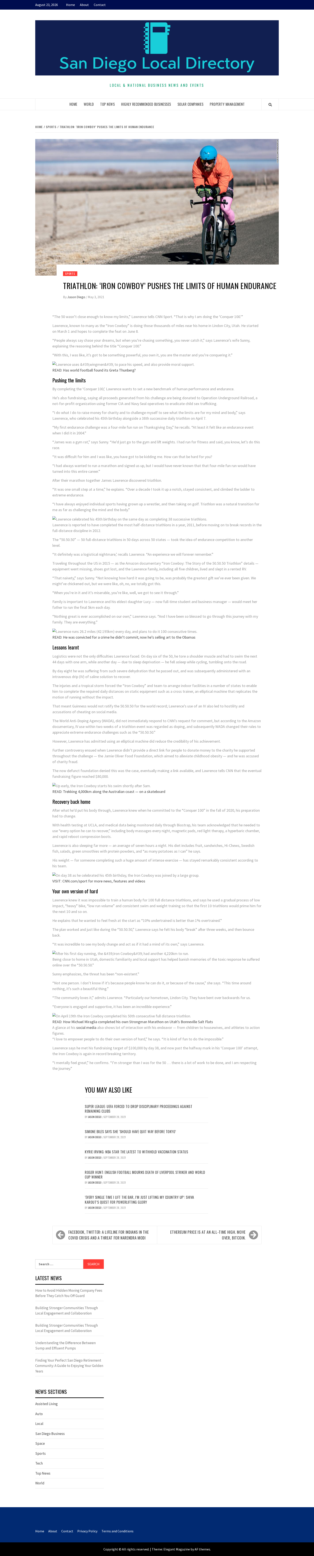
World (89, 104)
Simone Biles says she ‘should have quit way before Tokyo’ (130, 1131)
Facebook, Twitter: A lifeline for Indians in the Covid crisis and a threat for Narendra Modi (108, 1235)
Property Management (227, 104)
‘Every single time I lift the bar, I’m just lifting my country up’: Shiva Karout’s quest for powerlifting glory (139, 1200)
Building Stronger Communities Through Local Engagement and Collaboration (66, 1311)
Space (40, 1443)
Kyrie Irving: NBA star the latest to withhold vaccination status (136, 1151)
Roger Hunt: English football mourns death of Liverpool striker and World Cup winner (145, 1175)
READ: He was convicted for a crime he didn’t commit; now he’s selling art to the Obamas (123, 637)
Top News (107, 104)
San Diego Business (50, 1433)
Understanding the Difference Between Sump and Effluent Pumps (65, 1346)
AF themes (202, 1549)
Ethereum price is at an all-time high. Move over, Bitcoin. (208, 1235)
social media (86, 1027)
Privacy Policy (87, 1531)
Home (70, 5)
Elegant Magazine (176, 1549)
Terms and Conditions (117, 1531)
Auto (39, 1413)
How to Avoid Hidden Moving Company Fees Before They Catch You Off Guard (68, 1293)
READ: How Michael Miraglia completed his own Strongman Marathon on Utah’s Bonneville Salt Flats (132, 1021)
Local (39, 1423)
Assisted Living (46, 1403)
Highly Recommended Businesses (146, 104)
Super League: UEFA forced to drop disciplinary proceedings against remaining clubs (138, 1109)
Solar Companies (191, 104)
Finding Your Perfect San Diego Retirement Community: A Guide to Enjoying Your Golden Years (69, 1366)
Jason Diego (76, 297)
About (84, 5)
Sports (70, 273)
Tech (39, 1463)
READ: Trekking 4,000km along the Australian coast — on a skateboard (108, 791)
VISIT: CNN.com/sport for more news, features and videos (98, 881)
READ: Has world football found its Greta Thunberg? (94, 370)
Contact (100, 5)
